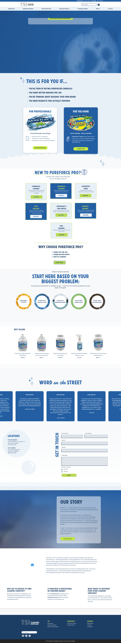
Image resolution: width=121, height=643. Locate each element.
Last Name (88, 433)
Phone (64, 447)
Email (63, 440)
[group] (60, 347)
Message (64, 455)
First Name (64, 433)
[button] (99, 4)
